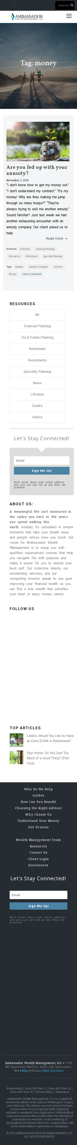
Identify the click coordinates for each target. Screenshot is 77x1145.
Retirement (32, 256)
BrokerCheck (14, 1088)
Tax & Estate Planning (37, 337)
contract (58, 267)
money (12, 274)
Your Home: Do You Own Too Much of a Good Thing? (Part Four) (48, 758)
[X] (42, 713)
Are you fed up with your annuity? (37, 170)
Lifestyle (37, 394)
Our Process (38, 827)
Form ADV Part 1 (35, 1088)
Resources (14, 256)
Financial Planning (45, 249)
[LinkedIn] (42, 646)
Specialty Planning (52, 256)
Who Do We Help (38, 789)
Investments (37, 360)
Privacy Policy (44, 1091)
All (37, 315)
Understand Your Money (38, 820)
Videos (37, 417)
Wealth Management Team (38, 840)
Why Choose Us (38, 814)
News (37, 383)
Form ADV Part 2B (21, 1091)
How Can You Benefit (38, 802)
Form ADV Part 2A (59, 1088)
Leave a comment (31, 274)
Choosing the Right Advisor (38, 808)
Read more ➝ (55, 238)
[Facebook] (42, 679)
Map (25, 1070)
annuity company (38, 267)
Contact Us (39, 852)
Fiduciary (25, 249)
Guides (37, 406)
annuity (19, 267)
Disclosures (38, 865)
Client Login (38, 859)
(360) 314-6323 (52, 1070)
